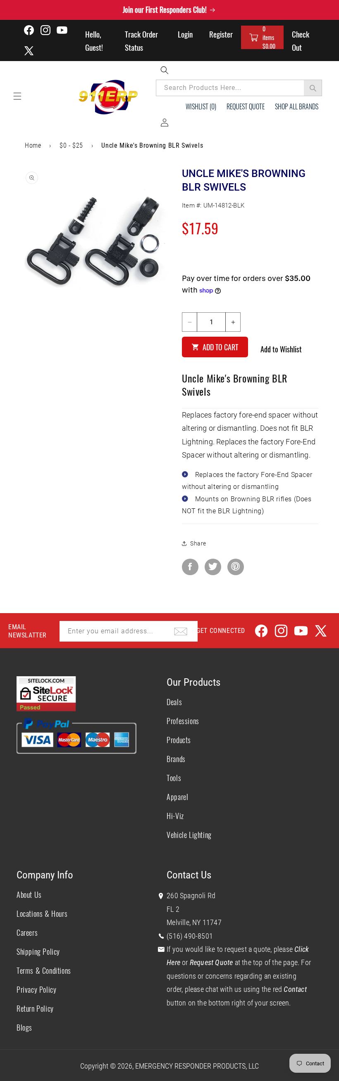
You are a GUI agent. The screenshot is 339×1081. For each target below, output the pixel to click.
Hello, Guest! (94, 40)
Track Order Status (141, 40)
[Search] (313, 88)
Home (33, 145)
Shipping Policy (38, 951)
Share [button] (198, 543)
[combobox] (239, 88)
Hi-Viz (175, 815)
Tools (174, 777)
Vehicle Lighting (189, 834)
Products (179, 739)
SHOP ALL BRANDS (296, 106)
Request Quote (246, 106)
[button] (262, 37)
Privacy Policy (36, 989)
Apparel (177, 796)
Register (221, 34)
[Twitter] (213, 567)
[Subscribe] (181, 631)
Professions (183, 720)
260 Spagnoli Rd (191, 895)
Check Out (300, 40)
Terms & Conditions (44, 970)
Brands (176, 758)
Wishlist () (201, 106)
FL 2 (173, 909)
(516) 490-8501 (190, 936)
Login (185, 34)
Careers (27, 932)
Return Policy (35, 1008)
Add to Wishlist (281, 349)
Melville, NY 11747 (194, 922)
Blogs (24, 1027)
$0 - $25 (71, 145)
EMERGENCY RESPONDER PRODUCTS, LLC (197, 1066)
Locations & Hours (42, 913)
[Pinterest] (235, 567)
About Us (29, 894)
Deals (174, 701)
